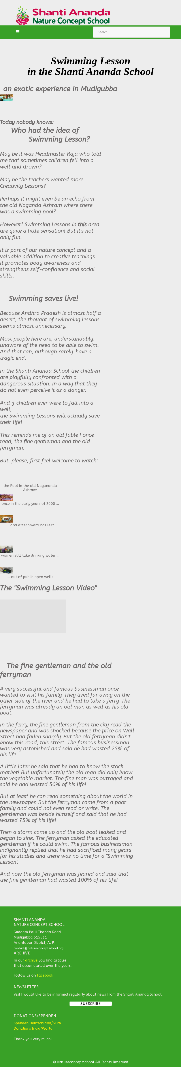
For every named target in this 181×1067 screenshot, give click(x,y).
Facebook (45, 975)
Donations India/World (33, 1028)
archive (31, 960)
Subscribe (91, 1004)
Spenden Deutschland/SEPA (37, 1023)
